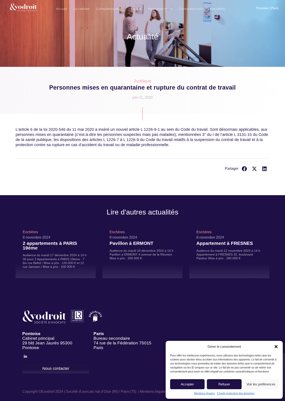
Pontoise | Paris (267, 8)
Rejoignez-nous (160, 9)
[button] (276, 346)
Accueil (61, 9)
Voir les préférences (260, 384)
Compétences (107, 9)
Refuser (224, 384)
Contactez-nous (191, 9)
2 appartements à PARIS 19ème (50, 245)
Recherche (233, 6)
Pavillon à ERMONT (131, 243)
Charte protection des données (235, 393)
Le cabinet (81, 9)
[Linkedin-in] (25, 356)
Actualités (217, 9)
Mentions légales (204, 393)
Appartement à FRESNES (224, 243)
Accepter (187, 384)
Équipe (136, 9)
